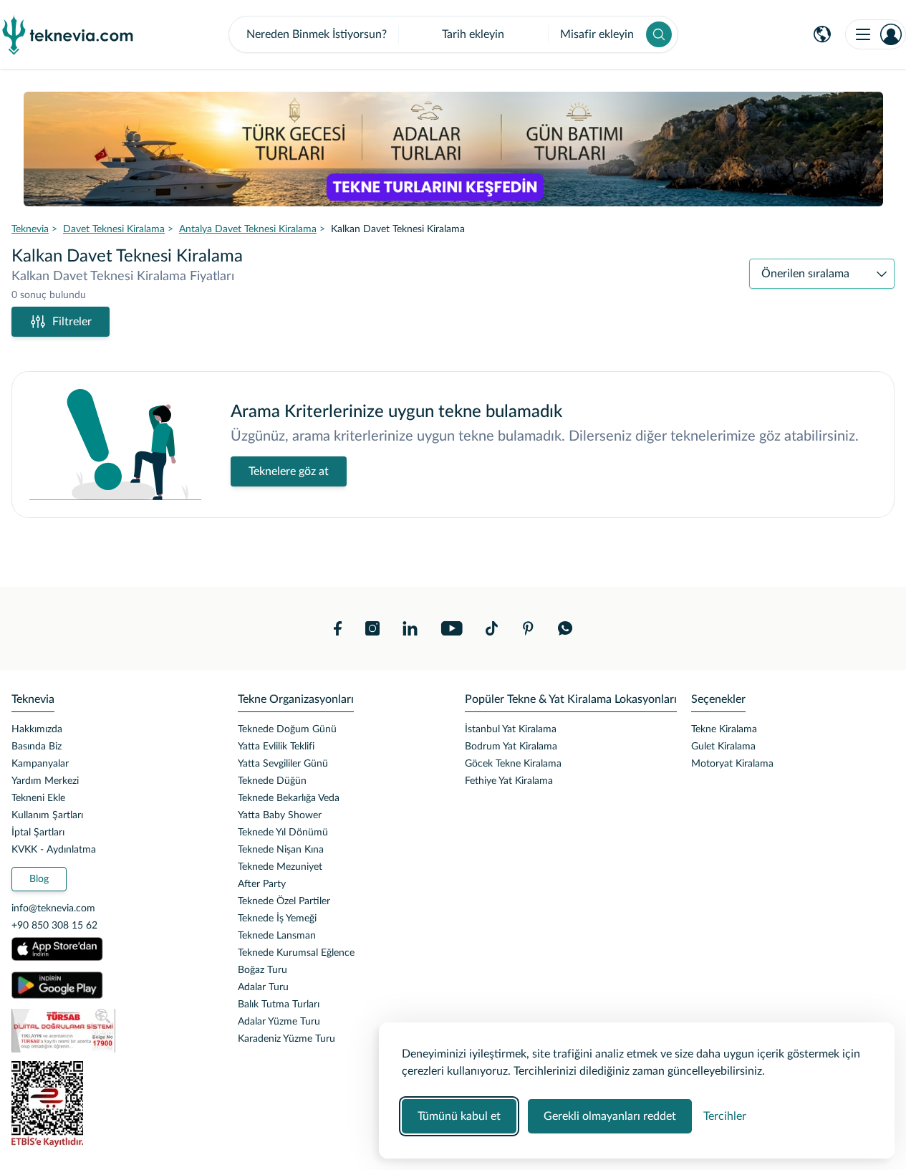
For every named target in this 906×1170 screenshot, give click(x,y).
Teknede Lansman (277, 936)
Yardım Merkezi (45, 781)
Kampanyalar (40, 764)
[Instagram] (372, 628)
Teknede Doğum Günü (287, 729)
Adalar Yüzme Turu (279, 1022)
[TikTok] (492, 628)
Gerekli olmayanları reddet (610, 1116)
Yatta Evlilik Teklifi (276, 747)
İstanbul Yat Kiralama (510, 729)
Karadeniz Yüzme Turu (286, 1039)
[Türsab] (113, 1030)
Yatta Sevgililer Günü (283, 764)
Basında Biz (36, 747)
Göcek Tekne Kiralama (513, 764)
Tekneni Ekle (38, 798)
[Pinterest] (528, 628)
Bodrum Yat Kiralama (511, 747)
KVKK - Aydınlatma (53, 850)
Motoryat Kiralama (732, 764)
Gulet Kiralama (723, 747)
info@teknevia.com (53, 908)
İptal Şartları (37, 833)
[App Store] (57, 949)
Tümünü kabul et (459, 1116)
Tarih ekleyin (473, 34)
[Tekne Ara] (659, 34)
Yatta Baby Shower (280, 815)
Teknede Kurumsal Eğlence (296, 953)
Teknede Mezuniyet (280, 867)
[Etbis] (113, 1104)
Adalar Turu (263, 987)
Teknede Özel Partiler (284, 901)
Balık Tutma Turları (278, 1004)
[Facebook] (338, 628)
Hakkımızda (36, 729)
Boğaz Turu (262, 970)
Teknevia (30, 229)
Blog (39, 879)
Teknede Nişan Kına (281, 850)
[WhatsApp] (565, 628)
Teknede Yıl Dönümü (283, 833)
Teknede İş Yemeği (277, 919)
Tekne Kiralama (724, 729)
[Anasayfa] (68, 34)
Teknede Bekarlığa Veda (288, 798)
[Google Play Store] (57, 985)
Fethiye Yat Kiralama (509, 781)
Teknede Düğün (272, 781)
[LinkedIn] (410, 628)
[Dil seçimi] (822, 34)
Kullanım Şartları (47, 815)
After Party (262, 884)
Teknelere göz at (289, 471)
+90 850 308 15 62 (54, 926)
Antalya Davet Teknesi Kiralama (248, 229)
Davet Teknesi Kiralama (114, 229)
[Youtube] (451, 628)
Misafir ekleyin (597, 34)
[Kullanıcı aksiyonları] (875, 34)
